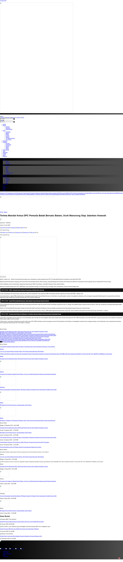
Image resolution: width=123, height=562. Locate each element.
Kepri (4, 130)
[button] (1, 277)
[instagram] (12, 117)
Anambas (8, 132)
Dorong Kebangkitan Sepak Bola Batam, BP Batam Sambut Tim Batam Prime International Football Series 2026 (28, 496)
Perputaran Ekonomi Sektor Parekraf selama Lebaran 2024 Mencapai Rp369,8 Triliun (51, 193)
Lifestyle (5, 142)
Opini (4, 155)
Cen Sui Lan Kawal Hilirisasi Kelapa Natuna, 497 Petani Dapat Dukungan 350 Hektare (22, 456)
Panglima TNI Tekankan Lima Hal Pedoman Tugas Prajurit (15, 193)
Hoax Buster (6, 149)
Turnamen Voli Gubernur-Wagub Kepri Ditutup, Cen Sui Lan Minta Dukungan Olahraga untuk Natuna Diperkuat (28, 481)
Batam (7, 133)
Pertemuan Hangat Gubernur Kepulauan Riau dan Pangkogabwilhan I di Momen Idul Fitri (22, 194)
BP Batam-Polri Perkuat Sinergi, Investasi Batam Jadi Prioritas (15, 510)
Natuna (7, 137)
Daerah (7, 126)
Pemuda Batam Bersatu (9, 341)
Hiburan (5, 156)
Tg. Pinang (8, 139)
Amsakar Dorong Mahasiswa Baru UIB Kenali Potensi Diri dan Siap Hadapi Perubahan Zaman (24, 466)
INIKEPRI (2, 222)
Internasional (9, 129)
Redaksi (4, 555)
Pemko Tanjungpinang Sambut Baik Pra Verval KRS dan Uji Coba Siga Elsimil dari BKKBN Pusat (98, 193)
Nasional (8, 128)
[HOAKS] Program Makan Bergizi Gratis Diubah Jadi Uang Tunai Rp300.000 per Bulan (22, 521)
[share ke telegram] (18, 227)
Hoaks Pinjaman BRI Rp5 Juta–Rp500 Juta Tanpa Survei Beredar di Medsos (19, 529)
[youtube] (17, 117)
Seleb (7, 147)
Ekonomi (5, 140)
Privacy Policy (6, 552)
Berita (4, 125)
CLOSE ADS (3, 0)
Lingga (7, 135)
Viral (4, 151)
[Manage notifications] (119, 558)
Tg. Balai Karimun (10, 138)
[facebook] (2, 117)
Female (8, 143)
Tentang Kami (6, 556)
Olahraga (5, 152)
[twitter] (7, 117)
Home (4, 124)
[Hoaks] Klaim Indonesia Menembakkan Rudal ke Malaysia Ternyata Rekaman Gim (21, 536)
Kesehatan (8, 144)
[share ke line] (22, 227)
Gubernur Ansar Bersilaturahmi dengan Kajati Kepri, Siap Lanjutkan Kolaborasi (65, 194)
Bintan (7, 134)
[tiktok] (22, 117)
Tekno (7, 148)
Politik (4, 153)
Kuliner (7, 146)
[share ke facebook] (3, 227)
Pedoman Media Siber (7, 553)
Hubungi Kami (6, 551)
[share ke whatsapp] (13, 227)
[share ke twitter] (8, 227)
